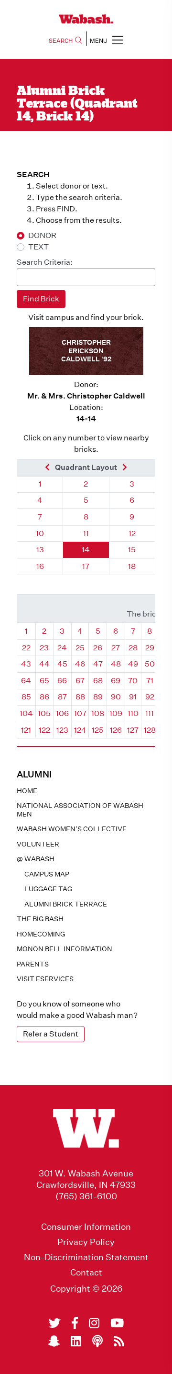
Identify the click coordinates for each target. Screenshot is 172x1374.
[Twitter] (55, 1323)
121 (26, 730)
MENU (99, 41)
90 (116, 696)
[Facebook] (75, 1323)
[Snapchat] (54, 1341)
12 (132, 533)
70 (133, 680)
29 (149, 647)
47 (98, 663)
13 (40, 549)
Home (27, 791)
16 (40, 566)
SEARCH (61, 41)
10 (40, 533)
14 (86, 549)
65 (44, 680)
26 (97, 647)
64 (26, 680)
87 (62, 696)
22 (26, 647)
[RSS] (119, 1341)
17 (85, 566)
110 (133, 713)
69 (115, 680)
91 (133, 696)
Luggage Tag (48, 889)
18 (132, 566)
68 (98, 680)
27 (115, 647)
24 (62, 647)
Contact (86, 1272)
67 (80, 680)
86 (44, 696)
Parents (33, 964)
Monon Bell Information (64, 949)
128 (150, 730)
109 (115, 713)
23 (44, 647)
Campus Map (46, 874)
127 (133, 730)
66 (62, 680)
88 (80, 696)
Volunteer (38, 844)
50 (150, 663)
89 (98, 696)
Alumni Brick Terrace (65, 904)
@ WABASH (35, 859)
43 (26, 663)
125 (98, 730)
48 (116, 663)
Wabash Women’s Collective (72, 829)
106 (62, 713)
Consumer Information (86, 1227)
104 (26, 713)
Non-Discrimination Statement (86, 1257)
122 (44, 730)
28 (133, 647)
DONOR (42, 235)
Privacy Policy (86, 1242)
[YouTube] (117, 1323)
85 (26, 696)
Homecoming (41, 934)
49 (133, 663)
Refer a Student (50, 1033)
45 (62, 663)
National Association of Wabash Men (80, 809)
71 (149, 680)
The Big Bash (40, 919)
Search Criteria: (45, 262)
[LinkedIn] (76, 1341)
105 (44, 713)
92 (149, 696)
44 (44, 663)
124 (80, 730)
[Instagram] (94, 1323)
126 (116, 730)
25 (80, 647)
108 (97, 713)
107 (80, 713)
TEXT (38, 246)
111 (149, 713)
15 (132, 549)
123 (62, 730)
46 (80, 663)
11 (86, 533)
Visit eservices (45, 979)
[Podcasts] (97, 1341)
